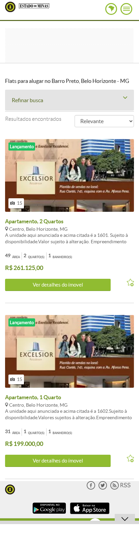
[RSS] (120, 488)
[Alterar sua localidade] (111, 9)
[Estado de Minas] (34, 5)
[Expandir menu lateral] (126, 9)
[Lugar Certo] (10, 488)
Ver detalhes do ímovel (58, 285)
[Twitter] (103, 488)
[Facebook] (91, 488)
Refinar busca (27, 100)
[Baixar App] (49, 514)
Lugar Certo (10, 7)
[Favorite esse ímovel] (127, 283)
